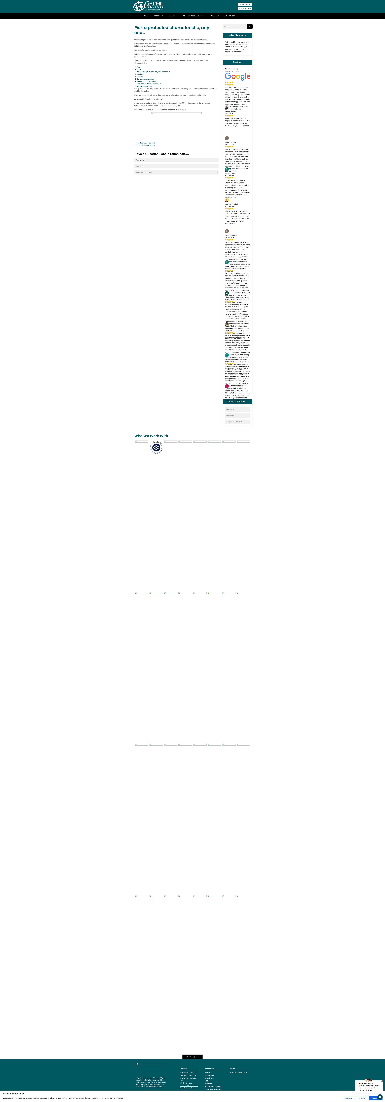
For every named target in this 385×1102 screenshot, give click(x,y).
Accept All (376, 1098)
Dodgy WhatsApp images (146, 145)
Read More (158, 1086)
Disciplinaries (209, 1078)
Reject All (362, 1098)
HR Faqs (208, 1081)
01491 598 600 (246, 4)
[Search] (250, 26)
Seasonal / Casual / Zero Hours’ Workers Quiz (189, 1087)
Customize (348, 1098)
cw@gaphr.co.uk (246, 8)
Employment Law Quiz (188, 1072)
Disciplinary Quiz (186, 1083)
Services (157, 16)
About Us (213, 16)
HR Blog (207, 1072)
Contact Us (230, 16)
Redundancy (209, 1075)
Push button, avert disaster (146, 143)
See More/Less (193, 1057)
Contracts (208, 1084)
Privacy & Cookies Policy (238, 1072)
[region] (192, 1096)
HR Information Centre (192, 16)
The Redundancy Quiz (188, 1075)
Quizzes (172, 16)
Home (146, 16)
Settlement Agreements (213, 1087)
